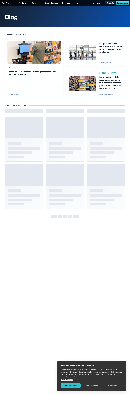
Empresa (78, 3)
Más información (67, 380)
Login (99, 3)
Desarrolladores (51, 3)
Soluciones (36, 3)
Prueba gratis (122, 3)
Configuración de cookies (92, 385)
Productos (23, 3)
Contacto (110, 3)
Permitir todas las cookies (70, 385)
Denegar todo (112, 385)
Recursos (66, 3)
